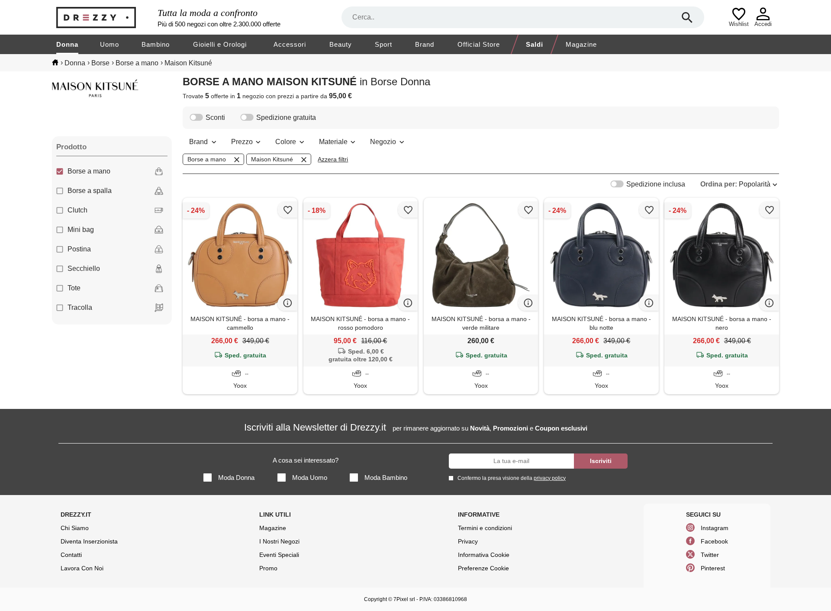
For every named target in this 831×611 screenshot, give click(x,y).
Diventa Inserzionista (89, 541)
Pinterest (713, 568)
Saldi (534, 44)
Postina (79, 249)
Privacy (468, 541)
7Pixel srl (404, 599)
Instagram (714, 527)
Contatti (71, 554)
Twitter (710, 554)
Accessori (290, 44)
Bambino (156, 44)
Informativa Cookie (483, 554)
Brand (424, 44)
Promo (268, 568)
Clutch (77, 210)
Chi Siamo (75, 527)
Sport (383, 44)
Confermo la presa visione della (511, 478)
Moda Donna (236, 477)
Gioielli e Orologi (220, 44)
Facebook (714, 541)
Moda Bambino (385, 477)
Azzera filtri (333, 159)
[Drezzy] (104, 17)
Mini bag (81, 229)
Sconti (215, 117)
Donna (67, 44)
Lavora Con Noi (82, 568)
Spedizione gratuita (286, 117)
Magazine (581, 44)
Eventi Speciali (279, 554)
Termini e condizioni (485, 527)
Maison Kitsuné (272, 159)
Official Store (478, 44)
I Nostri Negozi (279, 541)
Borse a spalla (90, 190)
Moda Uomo (309, 477)
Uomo (109, 44)
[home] (55, 62)
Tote (74, 288)
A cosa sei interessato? (305, 460)
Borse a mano (89, 171)
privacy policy (550, 478)
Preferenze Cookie (483, 568)
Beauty (340, 44)
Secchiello (84, 268)
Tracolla (80, 307)
